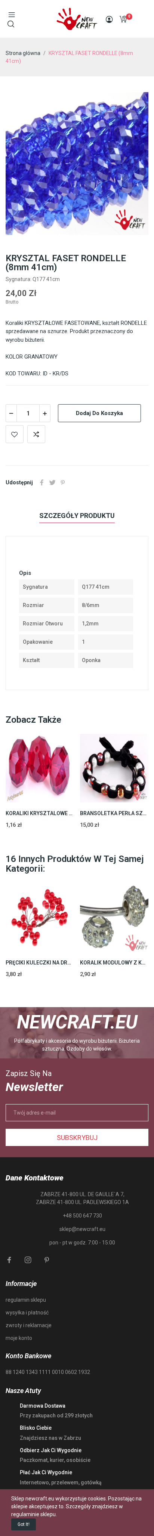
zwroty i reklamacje (29, 1325)
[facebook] (9, 1260)
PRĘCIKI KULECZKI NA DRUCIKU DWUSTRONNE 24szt (40, 963)
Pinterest (63, 482)
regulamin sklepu (26, 1300)
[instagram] (28, 1260)
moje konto (19, 1338)
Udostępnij (42, 482)
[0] (123, 19)
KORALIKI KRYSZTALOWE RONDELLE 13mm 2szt (40, 813)
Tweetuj (52, 482)
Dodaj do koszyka (99, 413)
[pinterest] (46, 1260)
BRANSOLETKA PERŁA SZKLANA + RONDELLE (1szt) (114, 813)
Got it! (24, 1524)
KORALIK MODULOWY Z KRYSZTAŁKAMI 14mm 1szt (114, 963)
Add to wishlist (15, 434)
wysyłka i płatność (27, 1313)
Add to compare (36, 434)
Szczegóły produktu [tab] (77, 515)
